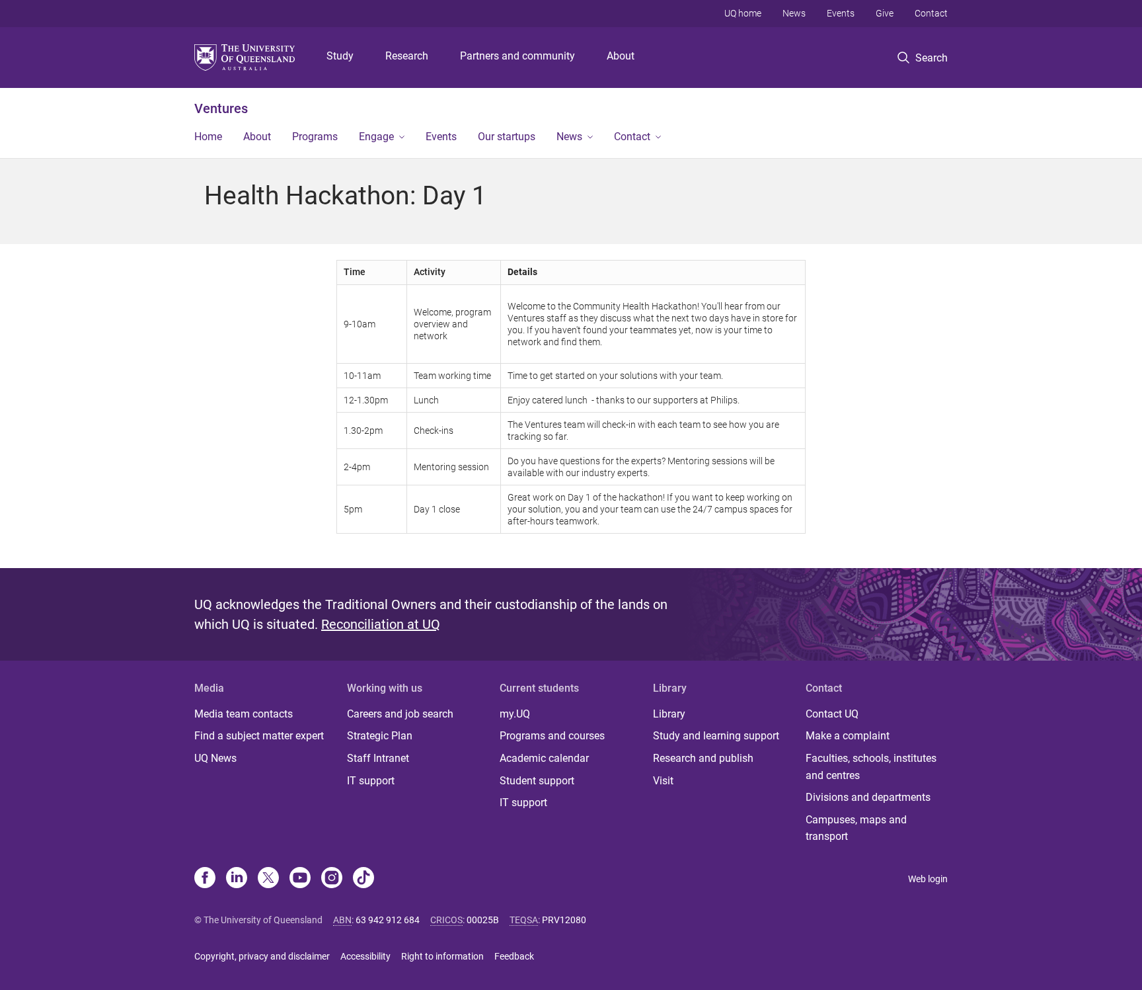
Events (841, 13)
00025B (483, 920)
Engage (376, 136)
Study (340, 56)
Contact (931, 13)
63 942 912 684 (388, 920)
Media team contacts (243, 714)
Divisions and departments (868, 797)
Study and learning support (716, 735)
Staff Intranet (378, 758)
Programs (315, 136)
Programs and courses (552, 735)
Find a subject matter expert (259, 735)
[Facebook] (204, 879)
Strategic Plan (379, 735)
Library (669, 714)
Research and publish (703, 758)
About (620, 56)
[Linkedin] (236, 879)
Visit (663, 780)
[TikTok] (363, 879)
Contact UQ (832, 714)
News (794, 13)
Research (406, 56)
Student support (537, 780)
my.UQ (515, 714)
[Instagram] (331, 879)
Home (208, 136)
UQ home (742, 13)
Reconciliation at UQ (380, 624)
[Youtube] (300, 879)
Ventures (221, 108)
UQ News (215, 758)
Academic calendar (544, 758)
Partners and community (517, 56)
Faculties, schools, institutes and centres (871, 767)
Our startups (506, 136)
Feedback (514, 956)
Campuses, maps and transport (856, 828)
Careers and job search (400, 714)
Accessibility (365, 956)
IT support (371, 780)
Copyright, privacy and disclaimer (262, 956)
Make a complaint (848, 735)
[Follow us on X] (268, 879)
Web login (928, 879)
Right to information (442, 956)
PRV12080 (564, 920)
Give (885, 13)
